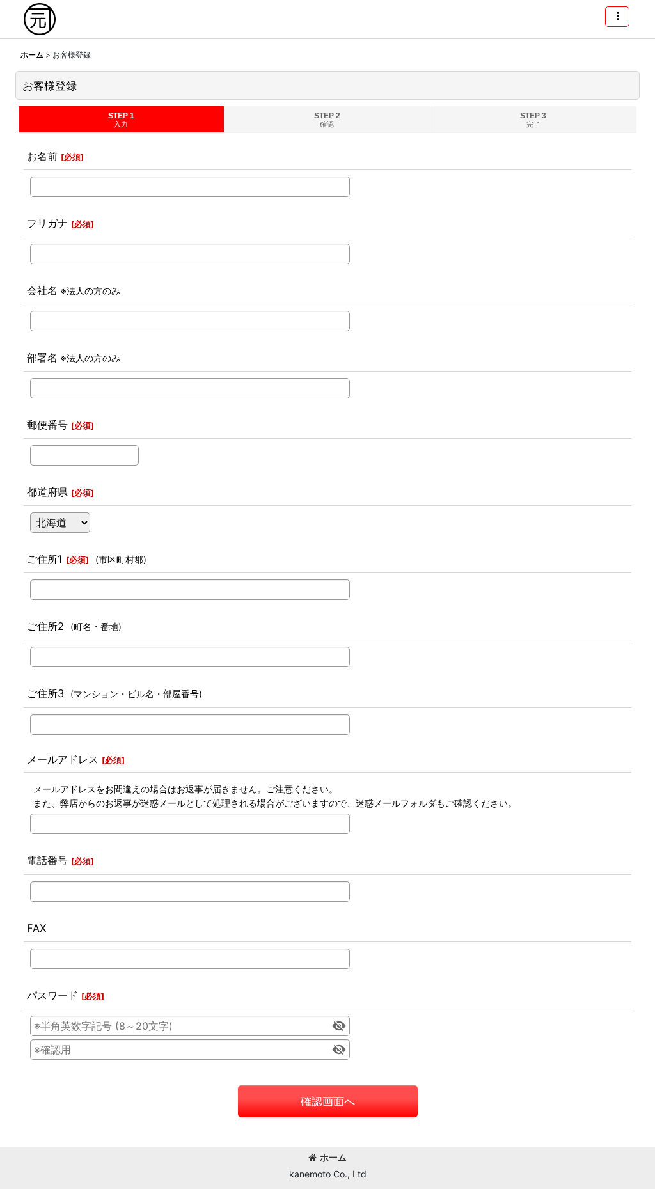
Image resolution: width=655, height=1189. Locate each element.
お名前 (42, 156)
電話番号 (47, 860)
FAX (36, 928)
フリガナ (47, 223)
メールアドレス (63, 759)
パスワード (52, 995)
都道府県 (47, 491)
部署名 (42, 357)
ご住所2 (45, 626)
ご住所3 (45, 693)
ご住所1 (45, 559)
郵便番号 (47, 424)
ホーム (333, 1157)
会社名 (42, 290)
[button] (617, 16)
